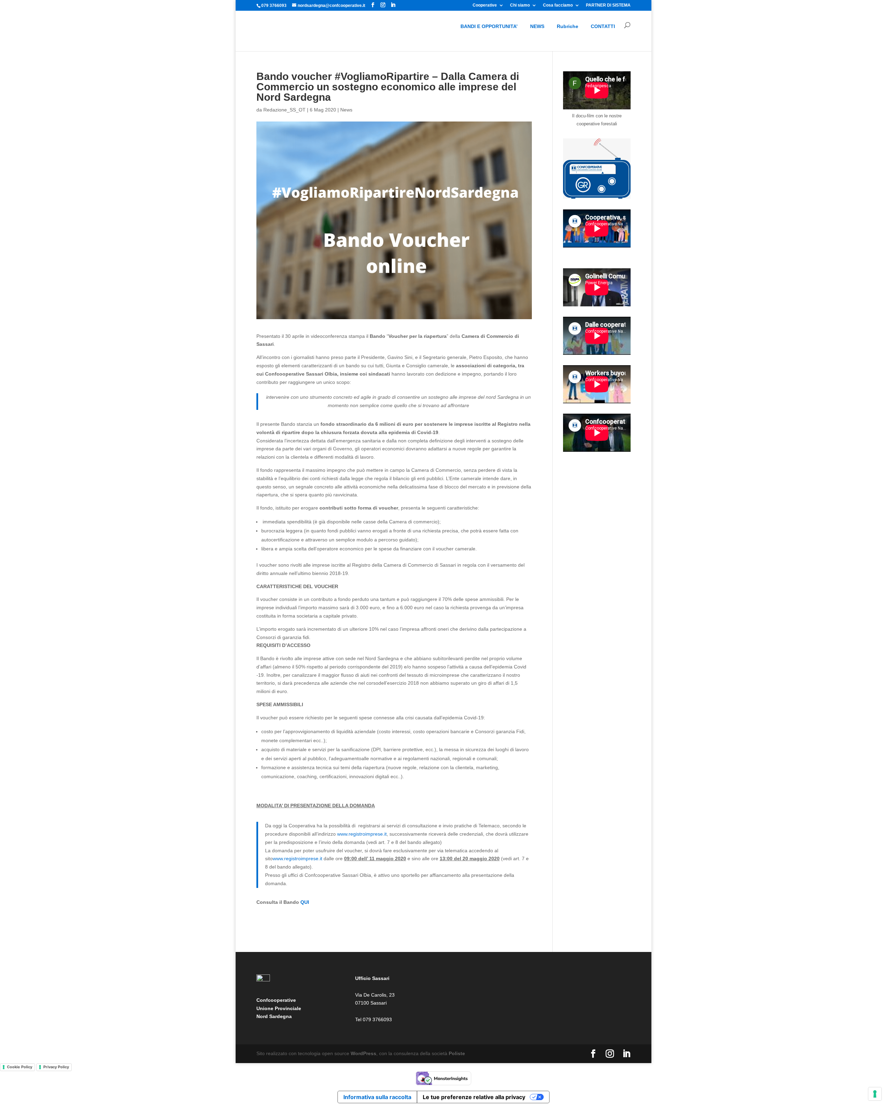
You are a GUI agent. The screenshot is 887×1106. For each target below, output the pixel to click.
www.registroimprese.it (362, 834)
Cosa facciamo (558, 5)
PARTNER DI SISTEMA (608, 5)
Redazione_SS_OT (284, 110)
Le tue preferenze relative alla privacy (474, 1097)
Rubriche (567, 26)
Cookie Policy (19, 1066)
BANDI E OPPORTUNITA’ (489, 26)
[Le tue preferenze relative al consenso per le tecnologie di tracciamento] (874, 1093)
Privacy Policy (56, 1066)
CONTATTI (603, 26)
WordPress (363, 1053)
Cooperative (485, 5)
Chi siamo (520, 5)
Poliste (457, 1053)
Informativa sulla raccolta (377, 1097)
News (346, 110)
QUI (304, 902)
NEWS (537, 26)
